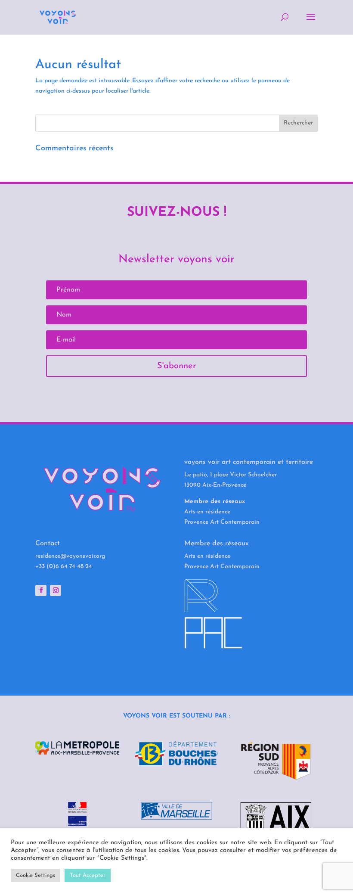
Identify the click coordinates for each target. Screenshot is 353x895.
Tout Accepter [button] (87, 875)
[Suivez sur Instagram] (55, 590)
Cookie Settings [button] (35, 875)
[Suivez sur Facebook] (40, 590)
